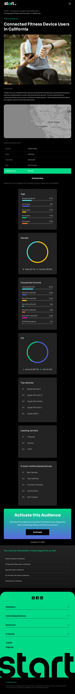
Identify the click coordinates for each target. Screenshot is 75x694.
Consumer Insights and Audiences (24, 11)
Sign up (9, 647)
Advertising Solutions (16, 616)
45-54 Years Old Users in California (17, 575)
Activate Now (37, 178)
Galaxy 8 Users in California (14, 570)
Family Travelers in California (15, 559)
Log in (9, 642)
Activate (37, 532)
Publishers (10, 607)
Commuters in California (13, 581)
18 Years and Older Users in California (17, 564)
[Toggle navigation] (69, 3)
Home (6, 11)
